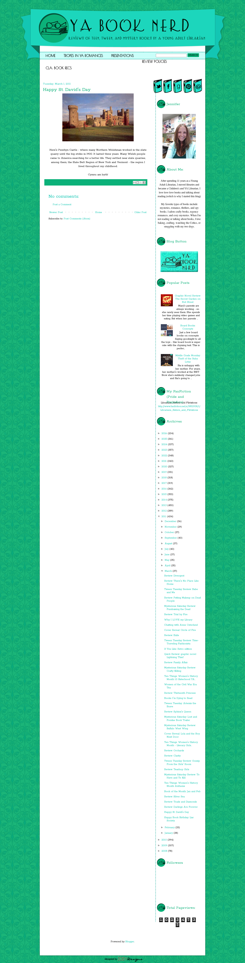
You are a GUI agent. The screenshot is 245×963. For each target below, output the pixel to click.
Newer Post (56, 212)
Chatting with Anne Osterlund (181, 624)
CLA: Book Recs (59, 68)
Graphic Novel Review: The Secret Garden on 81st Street (188, 299)
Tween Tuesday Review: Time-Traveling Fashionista (181, 642)
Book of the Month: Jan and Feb (182, 791)
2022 (165, 455)
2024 (165, 444)
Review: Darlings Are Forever (181, 807)
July (167, 549)
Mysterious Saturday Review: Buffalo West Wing (180, 727)
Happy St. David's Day (176, 812)
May (167, 560)
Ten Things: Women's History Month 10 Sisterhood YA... (181, 678)
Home (50, 56)
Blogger (129, 941)
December (171, 521)
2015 (165, 494)
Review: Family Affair (176, 662)
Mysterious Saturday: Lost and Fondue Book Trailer (180, 718)
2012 (165, 510)
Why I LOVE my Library (178, 619)
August (169, 543)
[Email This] (134, 182)
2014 (165, 499)
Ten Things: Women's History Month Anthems (181, 784)
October (170, 532)
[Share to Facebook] (144, 182)
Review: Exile (171, 635)
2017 (165, 483)
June (167, 554)
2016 (165, 488)
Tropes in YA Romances (83, 56)
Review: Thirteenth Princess (180, 693)
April (168, 565)
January (169, 833)
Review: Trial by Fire (176, 614)
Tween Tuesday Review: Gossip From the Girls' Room (182, 762)
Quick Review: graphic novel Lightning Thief (180, 656)
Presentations (122, 56)
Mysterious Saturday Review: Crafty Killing (180, 669)
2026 (165, 433)
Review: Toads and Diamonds (180, 801)
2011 (164, 516)
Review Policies (154, 61)
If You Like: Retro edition (178, 649)
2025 (165, 438)
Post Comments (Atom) (77, 218)
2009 (165, 845)
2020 (165, 466)
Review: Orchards (174, 750)
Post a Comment (62, 204)
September (171, 537)
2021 (165, 461)
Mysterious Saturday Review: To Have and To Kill (182, 776)
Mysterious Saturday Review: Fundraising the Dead (180, 608)
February (170, 827)
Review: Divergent (174, 575)
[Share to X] (140, 182)
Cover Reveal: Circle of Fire (180, 630)
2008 (165, 851)
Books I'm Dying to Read (178, 698)
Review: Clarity (172, 755)
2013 (165, 505)
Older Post (140, 212)
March (169, 571)
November (171, 526)
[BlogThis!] (137, 182)
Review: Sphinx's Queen (177, 711)
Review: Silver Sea (174, 796)
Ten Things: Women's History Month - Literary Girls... (181, 744)
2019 (165, 472)
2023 (165, 449)
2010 (165, 839)
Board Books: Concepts (187, 327)
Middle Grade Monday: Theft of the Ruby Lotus (187, 358)
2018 (165, 477)
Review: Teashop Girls (176, 769)
